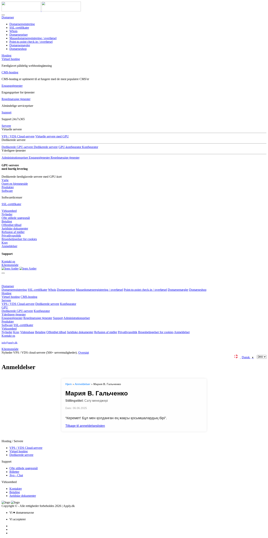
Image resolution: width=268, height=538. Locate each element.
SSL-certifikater (19, 27)
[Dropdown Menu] (3, 273)
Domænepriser (18, 34)
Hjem (68, 384)
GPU (5, 307)
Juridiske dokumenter (15, 228)
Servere (6, 125)
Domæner (8, 17)
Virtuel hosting (11, 59)
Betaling (7, 221)
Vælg (5, 180)
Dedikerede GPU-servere (17, 311)
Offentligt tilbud (11, 225)
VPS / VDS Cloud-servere (18, 136)
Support (6, 112)
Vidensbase (27, 332)
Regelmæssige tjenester (16, 99)
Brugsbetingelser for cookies (19, 239)
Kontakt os (8, 261)
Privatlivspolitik (11, 235)
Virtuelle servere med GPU (52, 136)
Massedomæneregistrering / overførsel (33, 38)
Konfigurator (68, 304)
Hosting (6, 55)
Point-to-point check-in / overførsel (31, 41)
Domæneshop (18, 48)
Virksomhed (9, 210)
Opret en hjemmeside (15, 183)
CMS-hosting (10, 72)
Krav (5, 242)
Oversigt (83, 352)
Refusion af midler (13, 232)
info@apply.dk (9, 342)
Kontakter (15, 488)
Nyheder (7, 214)
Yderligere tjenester (14, 314)
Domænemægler (19, 45)
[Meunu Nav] (3, 15)
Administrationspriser (76, 318)
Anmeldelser (9, 246)
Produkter (8, 187)
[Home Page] (10, 268)
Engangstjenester (12, 85)
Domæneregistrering (22, 24)
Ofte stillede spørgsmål (16, 218)
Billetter (14, 471)
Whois (13, 31)
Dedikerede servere (46, 147)
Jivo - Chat (16, 475)
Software (7, 190)
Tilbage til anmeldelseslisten (85, 425)
